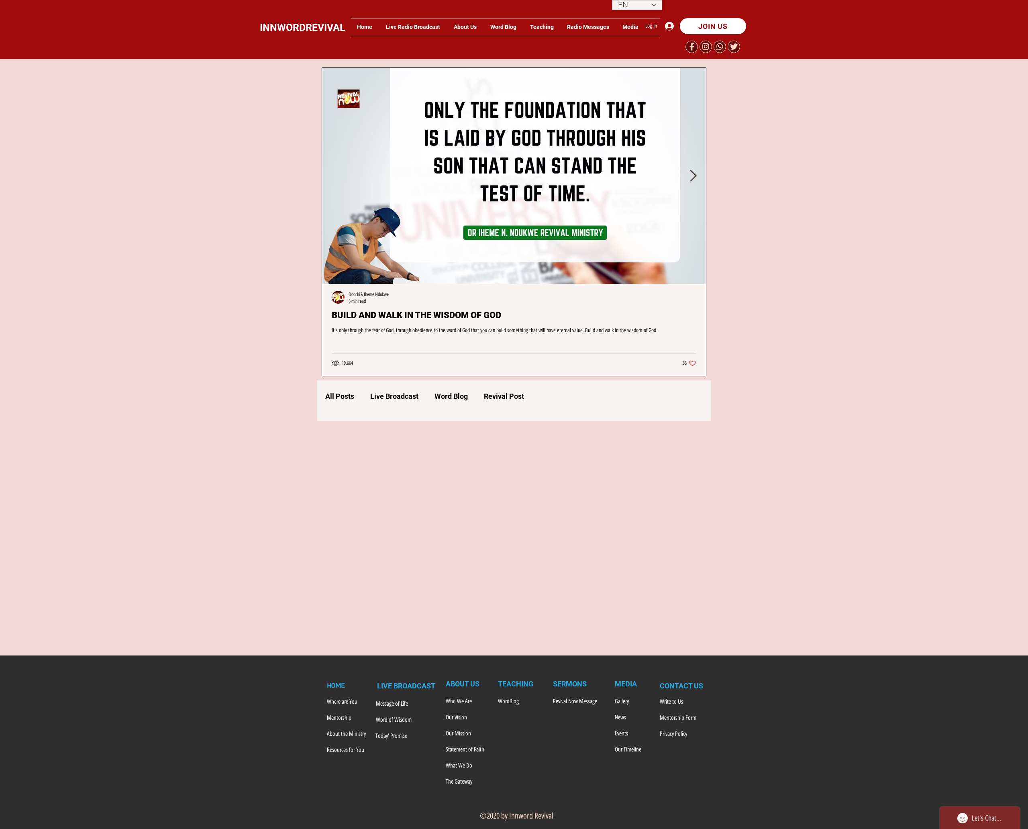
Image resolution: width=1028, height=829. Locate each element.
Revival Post (504, 396)
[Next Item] (693, 176)
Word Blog (451, 396)
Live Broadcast (394, 396)
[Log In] (671, 26)
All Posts (339, 396)
